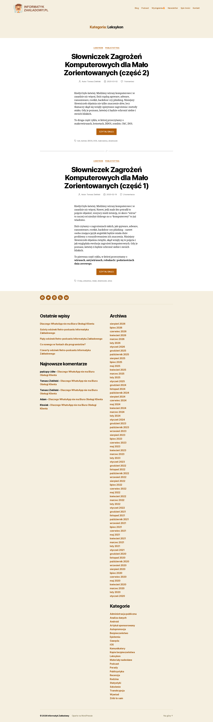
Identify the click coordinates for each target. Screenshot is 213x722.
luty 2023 (115, 458)
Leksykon (98, 48)
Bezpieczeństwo (119, 633)
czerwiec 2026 (118, 331)
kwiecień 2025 (118, 369)
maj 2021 (115, 534)
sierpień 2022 (117, 481)
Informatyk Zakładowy (58, 716)
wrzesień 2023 (118, 431)
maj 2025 (115, 366)
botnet (84, 141)
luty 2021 (115, 546)
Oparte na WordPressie (82, 716)
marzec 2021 (117, 542)
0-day (79, 281)
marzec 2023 (117, 454)
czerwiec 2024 (118, 400)
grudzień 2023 (118, 423)
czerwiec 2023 (118, 442)
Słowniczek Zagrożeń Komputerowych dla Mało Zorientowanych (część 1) (106, 177)
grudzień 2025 (118, 350)
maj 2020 (115, 580)
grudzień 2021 (118, 511)
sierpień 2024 (117, 396)
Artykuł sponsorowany (122, 625)
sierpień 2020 (117, 569)
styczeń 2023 (117, 461)
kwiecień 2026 (118, 335)
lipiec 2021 (116, 527)
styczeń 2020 (117, 596)
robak (94, 281)
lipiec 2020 (116, 573)
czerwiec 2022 (118, 488)
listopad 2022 (117, 469)
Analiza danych (118, 617)
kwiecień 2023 (118, 450)
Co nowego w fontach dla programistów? (63, 344)
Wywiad (114, 694)
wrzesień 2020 (118, 565)
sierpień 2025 (117, 358)
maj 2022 (115, 492)
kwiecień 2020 (118, 584)
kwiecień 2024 (118, 408)
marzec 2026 (117, 339)
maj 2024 (115, 404)
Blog (137, 8)
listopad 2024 (117, 389)
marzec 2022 (117, 500)
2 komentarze (129, 194)
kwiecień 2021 (118, 538)
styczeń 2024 (117, 419)
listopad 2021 (117, 515)
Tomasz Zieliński (94, 81)
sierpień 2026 (117, 323)
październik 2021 (119, 519)
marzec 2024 (117, 412)
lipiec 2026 (116, 327)
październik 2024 (119, 392)
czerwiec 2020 (118, 576)
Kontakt (196, 8)
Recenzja (115, 675)
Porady (114, 667)
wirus (110, 281)
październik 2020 (119, 561)
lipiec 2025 (116, 362)
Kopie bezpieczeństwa (122, 652)
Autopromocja (118, 629)
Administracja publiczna (123, 614)
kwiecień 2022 (118, 496)
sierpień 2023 (117, 435)
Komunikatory (117, 648)
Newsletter (173, 8)
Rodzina (114, 679)
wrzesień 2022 (118, 477)
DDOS (90, 141)
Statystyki (115, 683)
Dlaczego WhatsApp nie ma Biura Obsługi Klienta (67, 323)
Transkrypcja (117, 690)
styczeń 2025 (117, 381)
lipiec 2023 (116, 438)
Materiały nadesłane (121, 660)
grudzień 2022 (118, 465)
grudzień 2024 (118, 385)
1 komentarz (129, 81)
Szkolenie (115, 686)
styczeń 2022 (117, 507)
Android (114, 621)
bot (78, 141)
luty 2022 (115, 504)
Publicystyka (112, 48)
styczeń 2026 (117, 346)
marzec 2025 (117, 373)
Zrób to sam (116, 698)
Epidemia (115, 637)
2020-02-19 (111, 194)
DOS (95, 141)
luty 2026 (115, 343)
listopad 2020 (117, 557)
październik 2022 (119, 473)
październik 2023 (119, 427)
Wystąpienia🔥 (158, 8)
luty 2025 (115, 377)
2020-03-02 (112, 81)
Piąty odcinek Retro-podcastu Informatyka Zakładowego (71, 338)
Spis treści (185, 8)
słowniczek (112, 141)
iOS (112, 644)
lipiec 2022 (116, 484)
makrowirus (102, 141)
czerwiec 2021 (118, 530)
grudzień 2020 (118, 553)
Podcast (145, 8)
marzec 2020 (117, 588)
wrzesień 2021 (118, 523)
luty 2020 (115, 592)
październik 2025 (119, 354)
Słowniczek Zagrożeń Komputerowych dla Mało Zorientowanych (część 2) (106, 64)
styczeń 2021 (117, 550)
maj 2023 (115, 446)
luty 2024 (115, 415)
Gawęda (114, 640)
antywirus (87, 281)
